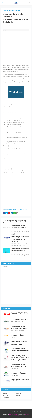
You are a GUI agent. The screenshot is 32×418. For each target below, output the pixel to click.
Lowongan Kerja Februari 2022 (11, 209)
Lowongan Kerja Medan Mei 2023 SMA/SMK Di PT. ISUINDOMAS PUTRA (19, 342)
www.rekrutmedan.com (8, 69)
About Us (18, 393)
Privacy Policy (6, 397)
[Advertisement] (16, 48)
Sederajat (22, 209)
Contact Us (5, 395)
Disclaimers (19, 395)
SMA (26, 209)
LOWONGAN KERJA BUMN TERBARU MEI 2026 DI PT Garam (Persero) (20, 350)
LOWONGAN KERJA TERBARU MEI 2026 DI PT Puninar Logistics (19, 335)
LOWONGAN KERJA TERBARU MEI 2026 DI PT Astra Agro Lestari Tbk (19, 373)
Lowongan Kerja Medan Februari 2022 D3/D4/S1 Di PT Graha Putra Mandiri (19, 227)
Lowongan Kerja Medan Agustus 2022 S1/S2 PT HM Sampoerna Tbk (18, 366)
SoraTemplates (13, 414)
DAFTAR (23, 173)
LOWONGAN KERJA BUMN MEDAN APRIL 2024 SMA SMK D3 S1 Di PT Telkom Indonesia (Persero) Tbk (20, 358)
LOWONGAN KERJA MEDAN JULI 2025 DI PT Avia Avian (20, 320)
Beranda (5, 393)
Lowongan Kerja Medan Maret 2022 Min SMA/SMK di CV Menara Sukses (20, 250)
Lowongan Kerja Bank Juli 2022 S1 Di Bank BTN (20, 380)
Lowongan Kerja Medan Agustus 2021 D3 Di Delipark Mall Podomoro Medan (19, 328)
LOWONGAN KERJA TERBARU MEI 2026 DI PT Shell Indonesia (19, 313)
